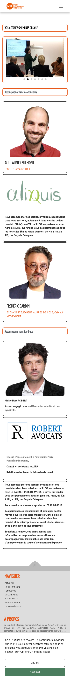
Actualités (9, 583)
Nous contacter (12, 602)
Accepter (35, 672)
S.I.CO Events (11, 595)
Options (35, 663)
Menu (60, 6)
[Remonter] (35, 566)
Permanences (11, 599)
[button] (24, 79)
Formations (10, 591)
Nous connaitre (12, 587)
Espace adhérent (13, 606)
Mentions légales (41, 652)
